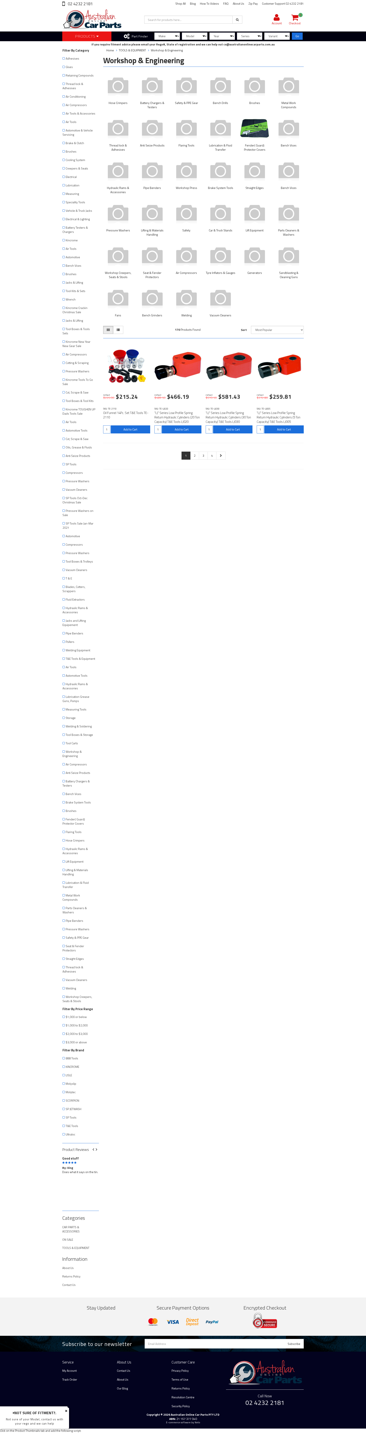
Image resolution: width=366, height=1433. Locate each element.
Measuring (72, 193)
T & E (69, 578)
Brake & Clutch (75, 143)
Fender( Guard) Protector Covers (73, 821)
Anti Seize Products (78, 456)
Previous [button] (95, 1149)
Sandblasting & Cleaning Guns (288, 274)
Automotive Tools (76, 430)
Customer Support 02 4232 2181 (283, 3)
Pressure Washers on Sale (77, 512)
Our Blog (122, 1388)
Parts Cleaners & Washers (74, 910)
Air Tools (71, 122)
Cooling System (75, 160)
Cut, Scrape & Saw (77, 392)
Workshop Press (186, 188)
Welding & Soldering (79, 726)
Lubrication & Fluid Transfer (75, 884)
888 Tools (72, 1058)
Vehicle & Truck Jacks (79, 210)
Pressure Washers (77, 371)
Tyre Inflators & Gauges (220, 272)
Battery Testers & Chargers (75, 229)
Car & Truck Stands (220, 230)
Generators (254, 272)
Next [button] (98, 1149)
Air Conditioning (76, 96)
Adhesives (72, 58)
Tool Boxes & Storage (79, 734)
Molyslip (71, 1083)
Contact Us (69, 1285)
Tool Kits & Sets (75, 291)
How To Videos (209, 3)
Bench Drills (220, 103)
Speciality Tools (75, 202)
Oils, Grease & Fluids (79, 447)
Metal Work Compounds (71, 897)
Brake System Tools (78, 802)
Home (110, 50)
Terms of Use (180, 1379)
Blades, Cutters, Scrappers (73, 589)
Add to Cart (130, 429)
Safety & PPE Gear (77, 937)
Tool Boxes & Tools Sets (76, 331)
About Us (238, 3)
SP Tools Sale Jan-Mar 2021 (77, 525)
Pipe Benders (74, 633)
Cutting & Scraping (77, 363)
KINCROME (72, 1066)
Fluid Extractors (75, 599)
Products (85, 36)
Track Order (69, 1379)
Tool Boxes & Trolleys (79, 561)
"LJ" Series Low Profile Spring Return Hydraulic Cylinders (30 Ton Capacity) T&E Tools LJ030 (228, 417)
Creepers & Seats (77, 168)
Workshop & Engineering (72, 753)
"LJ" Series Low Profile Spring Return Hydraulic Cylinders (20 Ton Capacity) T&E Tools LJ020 (177, 417)
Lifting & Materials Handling (75, 872)
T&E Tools (72, 1126)
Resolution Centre (183, 1397)
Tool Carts (72, 743)
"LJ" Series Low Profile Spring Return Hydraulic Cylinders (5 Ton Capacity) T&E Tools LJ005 (278, 417)
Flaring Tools (74, 832)
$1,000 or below (76, 1017)
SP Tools (71, 464)
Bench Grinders (152, 315)
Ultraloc (70, 1134)
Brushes (71, 151)
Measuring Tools (76, 709)
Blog (193, 3)
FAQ (226, 3)
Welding (71, 988)
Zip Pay (253, 3)
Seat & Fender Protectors (73, 948)
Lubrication (72, 185)
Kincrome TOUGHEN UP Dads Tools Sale (78, 411)
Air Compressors (76, 105)
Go (297, 36)
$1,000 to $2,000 (77, 1025)
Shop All (180, 3)
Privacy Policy (180, 1370)
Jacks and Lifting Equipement (74, 622)
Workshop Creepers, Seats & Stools (77, 998)
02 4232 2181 (80, 3)
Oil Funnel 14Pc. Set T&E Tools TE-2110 (125, 415)
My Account (69, 1370)
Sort (244, 330)
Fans (118, 315)
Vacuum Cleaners (76, 489)
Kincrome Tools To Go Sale (77, 381)
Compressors (74, 472)
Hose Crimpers (75, 840)
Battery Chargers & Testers (76, 783)
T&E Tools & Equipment (80, 658)
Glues (69, 67)
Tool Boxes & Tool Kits (80, 401)
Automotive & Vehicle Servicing (77, 132)
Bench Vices (73, 265)
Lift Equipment (74, 861)
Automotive (73, 257)
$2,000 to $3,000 (77, 1033)
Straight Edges (75, 958)
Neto (197, 1422)
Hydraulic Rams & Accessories (75, 610)
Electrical (71, 177)
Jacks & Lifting (74, 282)
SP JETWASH (73, 1109)
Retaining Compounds (80, 75)
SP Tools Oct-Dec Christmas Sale (74, 500)
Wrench (71, 299)
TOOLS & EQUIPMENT (75, 1248)
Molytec (71, 1092)
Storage (71, 718)
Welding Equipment (78, 650)
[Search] (237, 20)
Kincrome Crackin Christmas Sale (74, 310)
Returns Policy (71, 1276)
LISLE (69, 1075)
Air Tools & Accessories (80, 113)
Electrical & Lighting (78, 219)
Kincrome (72, 240)
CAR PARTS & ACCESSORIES (71, 1229)
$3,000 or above (76, 1042)
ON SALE (67, 1239)
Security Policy (181, 1406)
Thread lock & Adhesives (72, 86)
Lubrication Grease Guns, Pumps (75, 698)
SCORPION (72, 1100)
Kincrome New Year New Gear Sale (76, 343)
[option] (80, 1168)
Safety (186, 230)
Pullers (70, 641)
